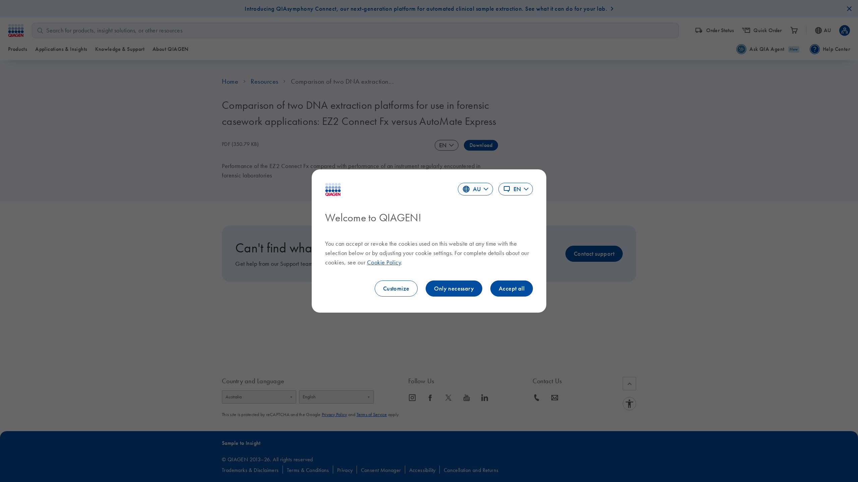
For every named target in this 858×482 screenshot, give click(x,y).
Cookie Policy (384, 262)
